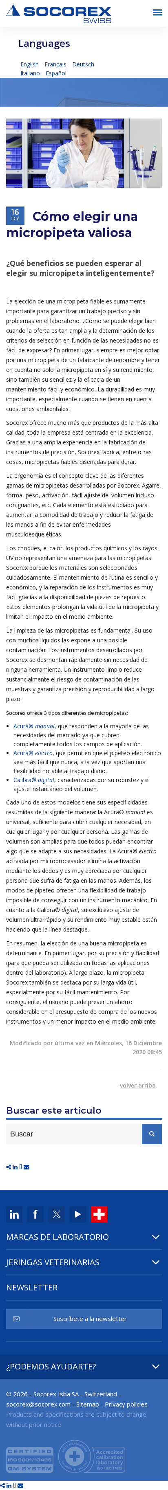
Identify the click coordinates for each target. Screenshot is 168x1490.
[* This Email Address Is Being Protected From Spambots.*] (38, 1404)
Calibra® (33, 780)
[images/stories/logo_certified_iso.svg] (65, 1455)
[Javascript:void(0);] (9, 1167)
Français (56, 64)
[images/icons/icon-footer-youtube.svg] (78, 1213)
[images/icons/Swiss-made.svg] (99, 1213)
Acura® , (34, 726)
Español (56, 73)
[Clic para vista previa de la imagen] (84, 152)
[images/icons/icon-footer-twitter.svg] (57, 1213)
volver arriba (138, 1085)
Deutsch (83, 64)
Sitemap (87, 1404)
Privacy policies (126, 1404)
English (30, 64)
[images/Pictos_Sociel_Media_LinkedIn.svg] (14, 1213)
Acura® (33, 753)
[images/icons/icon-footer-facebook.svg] (35, 1213)
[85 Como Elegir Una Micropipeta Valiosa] (16, 1167)
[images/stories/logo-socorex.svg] (58, 13)
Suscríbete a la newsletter (90, 1318)
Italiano (31, 73)
